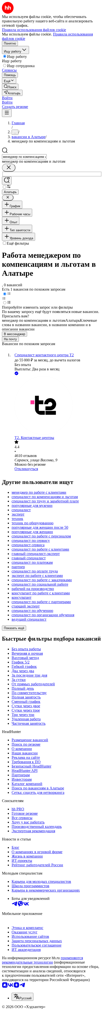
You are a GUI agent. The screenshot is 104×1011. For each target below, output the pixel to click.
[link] (10, 87)
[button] (7, 98)
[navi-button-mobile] (7, 113)
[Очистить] (8, 168)
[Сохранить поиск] (7, 181)
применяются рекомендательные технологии (42, 960)
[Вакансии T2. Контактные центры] (57, 406)
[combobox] (24, 156)
